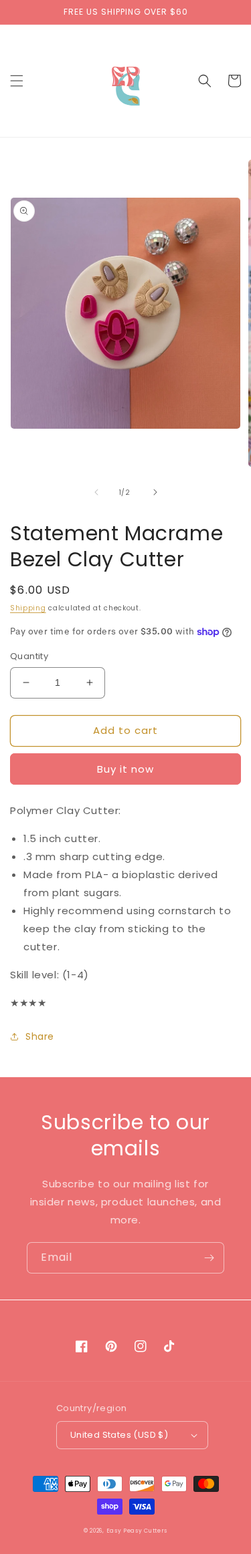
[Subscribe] (209, 1258)
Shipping (28, 608)
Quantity (29, 656)
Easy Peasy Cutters (137, 1531)
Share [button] (39, 1036)
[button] (16, 80)
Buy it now (125, 769)
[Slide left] (96, 492)
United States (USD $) (119, 1434)
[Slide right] (155, 492)
